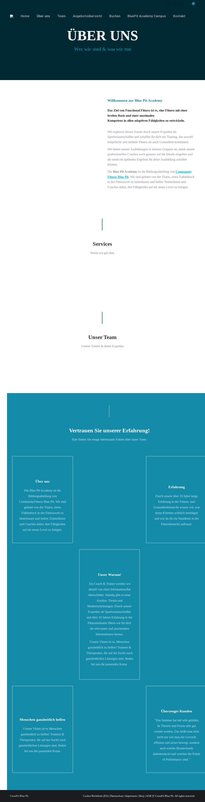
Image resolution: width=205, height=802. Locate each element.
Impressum (131, 795)
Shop (141, 795)
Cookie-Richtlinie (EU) (95, 795)
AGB (148, 795)
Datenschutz (117, 795)
